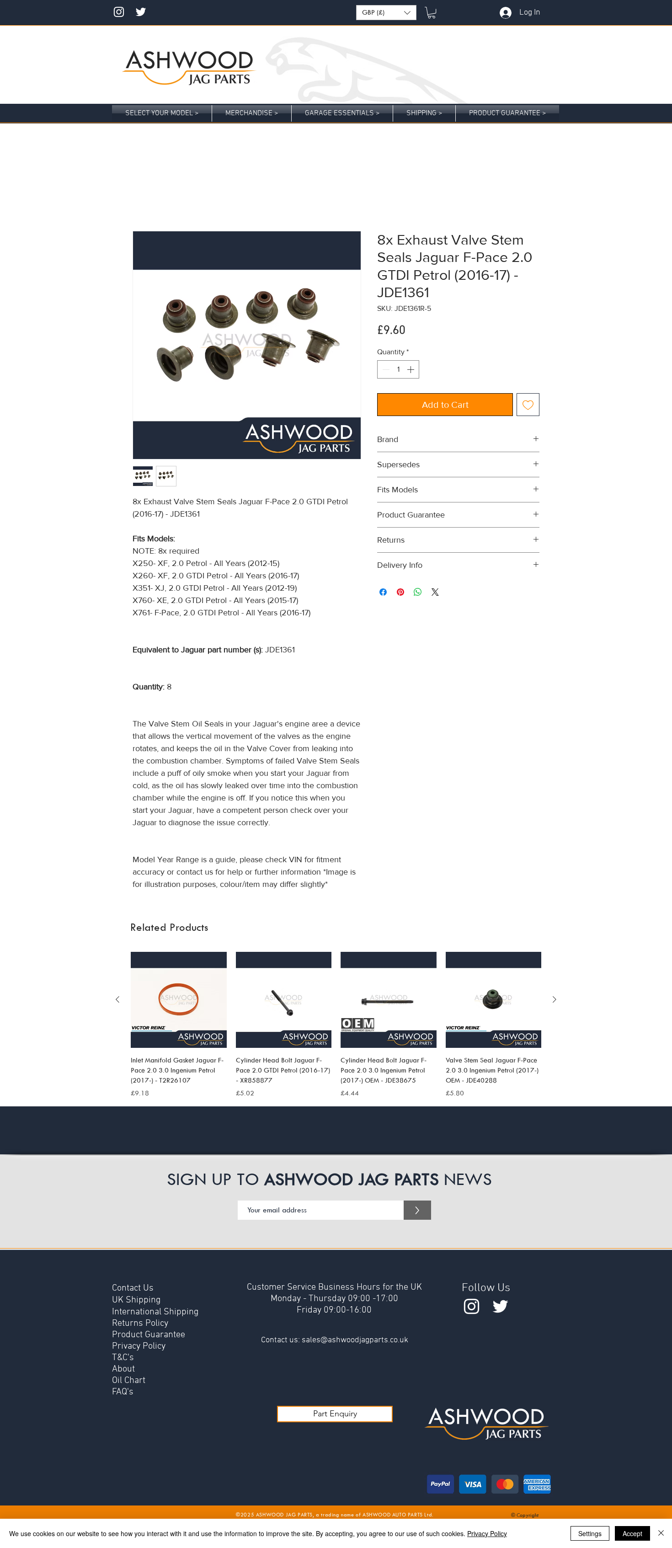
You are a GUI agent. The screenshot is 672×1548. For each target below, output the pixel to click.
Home (141, 198)
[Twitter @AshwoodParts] (500, 1307)
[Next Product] (554, 1000)
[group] (336, 1026)
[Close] (661, 1533)
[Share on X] (435, 592)
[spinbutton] (398, 370)
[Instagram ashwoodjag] (119, 12)
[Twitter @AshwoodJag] (141, 12)
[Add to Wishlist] (528, 405)
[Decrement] (385, 370)
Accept (632, 1533)
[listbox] (386, 12)
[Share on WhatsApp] (417, 592)
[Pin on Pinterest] (400, 592)
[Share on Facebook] (383, 592)
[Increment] (411, 370)
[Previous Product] (117, 1000)
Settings (590, 1533)
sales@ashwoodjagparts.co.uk (355, 1341)
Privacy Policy (487, 1533)
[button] (386, 12)
